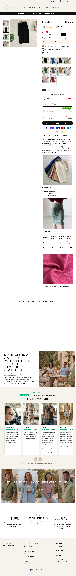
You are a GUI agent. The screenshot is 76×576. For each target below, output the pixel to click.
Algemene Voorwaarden (30, 556)
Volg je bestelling (28, 546)
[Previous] (36, 459)
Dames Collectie (19, 7)
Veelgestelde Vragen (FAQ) (31, 544)
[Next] (40, 459)
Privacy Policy (27, 558)
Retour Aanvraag (28, 563)
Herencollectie (30, 7)
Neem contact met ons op (61, 546)
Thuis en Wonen (42, 7)
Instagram (60, 550)
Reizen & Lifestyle (54, 7)
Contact (26, 561)
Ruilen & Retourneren (29, 551)
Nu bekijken (38, 489)
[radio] (45, 61)
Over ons (26, 553)
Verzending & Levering (29, 548)
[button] (58, 99)
